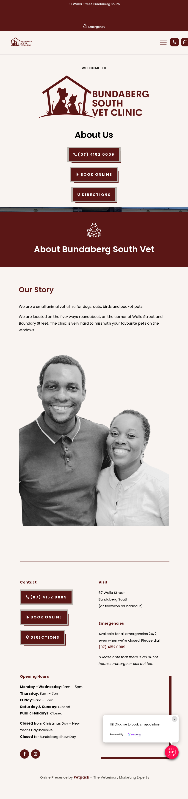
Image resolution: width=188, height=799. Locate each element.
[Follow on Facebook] (24, 754)
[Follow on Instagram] (35, 754)
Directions (96, 194)
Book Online (96, 174)
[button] (172, 752)
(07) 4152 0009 (96, 154)
